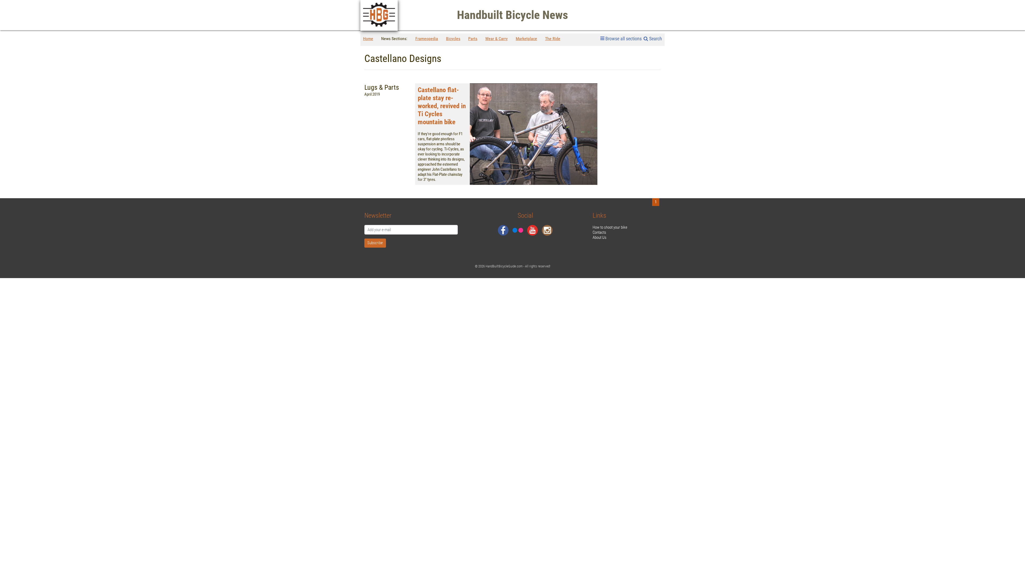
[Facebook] (503, 230)
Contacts (599, 232)
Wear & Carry (496, 38)
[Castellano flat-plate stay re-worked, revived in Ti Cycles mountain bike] (533, 134)
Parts (472, 38)
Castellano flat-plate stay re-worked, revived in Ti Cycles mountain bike (442, 106)
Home (368, 38)
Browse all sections (623, 38)
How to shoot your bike (610, 227)
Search (655, 38)
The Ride (552, 38)
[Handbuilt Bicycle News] (379, 15)
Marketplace (526, 38)
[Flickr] (517, 230)
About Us (599, 237)
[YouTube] (532, 230)
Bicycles (453, 38)
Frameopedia (426, 38)
